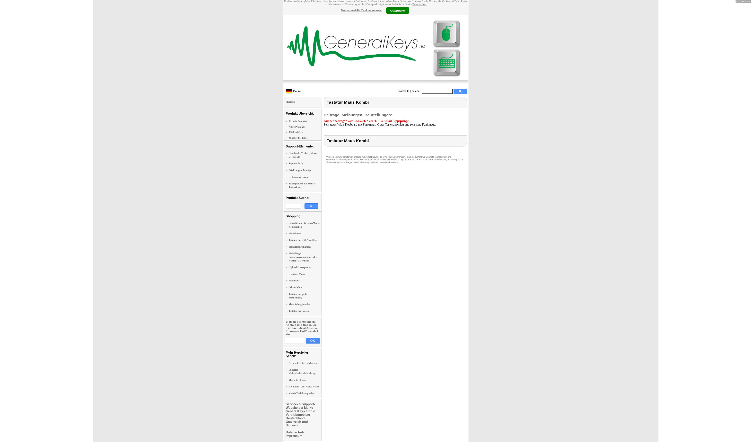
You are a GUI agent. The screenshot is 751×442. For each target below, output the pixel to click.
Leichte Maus (295, 287)
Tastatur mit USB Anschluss (303, 240)
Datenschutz (419, 4)
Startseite (404, 91)
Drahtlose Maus (297, 274)
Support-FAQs (296, 163)
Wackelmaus (295, 233)
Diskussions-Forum (298, 177)
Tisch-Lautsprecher (301, 393)
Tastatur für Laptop (299, 311)
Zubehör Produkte (298, 138)
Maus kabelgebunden (299, 304)
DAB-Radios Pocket (304, 386)
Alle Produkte (296, 132)
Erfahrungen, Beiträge (300, 170)
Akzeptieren (398, 10)
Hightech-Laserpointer (300, 267)
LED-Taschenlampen (304, 363)
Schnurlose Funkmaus (300, 246)
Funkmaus (294, 280)
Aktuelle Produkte (298, 121)
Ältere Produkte (297, 127)
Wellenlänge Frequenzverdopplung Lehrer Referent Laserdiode (303, 257)
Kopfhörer (297, 380)
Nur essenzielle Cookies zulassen (361, 10)
